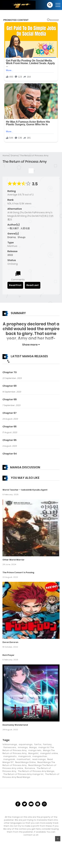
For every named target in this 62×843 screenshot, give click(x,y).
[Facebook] (17, 804)
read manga (39, 759)
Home (6, 155)
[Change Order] (8, 361)
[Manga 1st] (19, 4)
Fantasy (47, 744)
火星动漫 (25, 228)
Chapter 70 (9, 372)
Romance (30, 768)
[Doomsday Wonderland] (31, 692)
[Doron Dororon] (31, 610)
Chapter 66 (9, 426)
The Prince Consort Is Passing (18, 572)
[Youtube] (31, 804)
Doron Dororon (10, 642)
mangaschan (39, 756)
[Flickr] (37, 804)
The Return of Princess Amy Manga (36, 771)
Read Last (32, 285)
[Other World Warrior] (31, 527)
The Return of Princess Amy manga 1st (23, 774)
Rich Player (8, 655)
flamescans (9, 747)
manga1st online (49, 753)
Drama (14, 155)
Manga (33, 747)
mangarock (24, 756)
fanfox (37, 744)
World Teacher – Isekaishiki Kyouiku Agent (24, 489)
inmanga (23, 747)
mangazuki (9, 759)
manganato (10, 756)
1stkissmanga (9, 744)
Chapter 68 (9, 399)
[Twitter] (24, 804)
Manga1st (33, 753)
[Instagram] (44, 804)
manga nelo (34, 750)
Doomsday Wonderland (15, 724)
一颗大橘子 (13, 228)
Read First (15, 285)
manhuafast (23, 759)
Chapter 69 (9, 386)
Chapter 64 (9, 453)
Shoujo (21, 237)
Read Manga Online (25, 762)
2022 (10, 255)
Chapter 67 (9, 413)
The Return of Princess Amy (34, 155)
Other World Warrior (13, 559)
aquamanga (25, 744)
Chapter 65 (9, 440)
